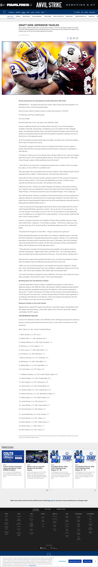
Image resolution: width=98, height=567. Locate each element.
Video (18, 513)
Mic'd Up (19, 526)
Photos (43, 513)
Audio (31, 513)
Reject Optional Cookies (75, 561)
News (6, 513)
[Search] (74, 12)
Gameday (67, 532)
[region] (49, 561)
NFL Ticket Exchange (79, 538)
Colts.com (50, 500)
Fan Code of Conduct (67, 525)
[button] (47, 490)
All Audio (31, 516)
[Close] (95, 561)
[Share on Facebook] (68, 39)
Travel (43, 524)
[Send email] (74, 39)
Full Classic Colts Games (18, 534)
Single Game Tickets (78, 525)
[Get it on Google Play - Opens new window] (54, 549)
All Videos (19, 516)
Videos (90, 518)
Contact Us (54, 516)
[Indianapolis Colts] (49, 555)
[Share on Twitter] (71, 39)
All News (6, 516)
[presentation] (95, 490)
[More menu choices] (45, 12)
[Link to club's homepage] (4, 12)
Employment (54, 518)
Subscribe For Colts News (6, 533)
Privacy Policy (32, 565)
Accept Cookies (87, 561)
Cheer (43, 526)
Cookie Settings (62, 561)
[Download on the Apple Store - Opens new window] (43, 548)
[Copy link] (77, 38)
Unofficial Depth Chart (6, 528)
